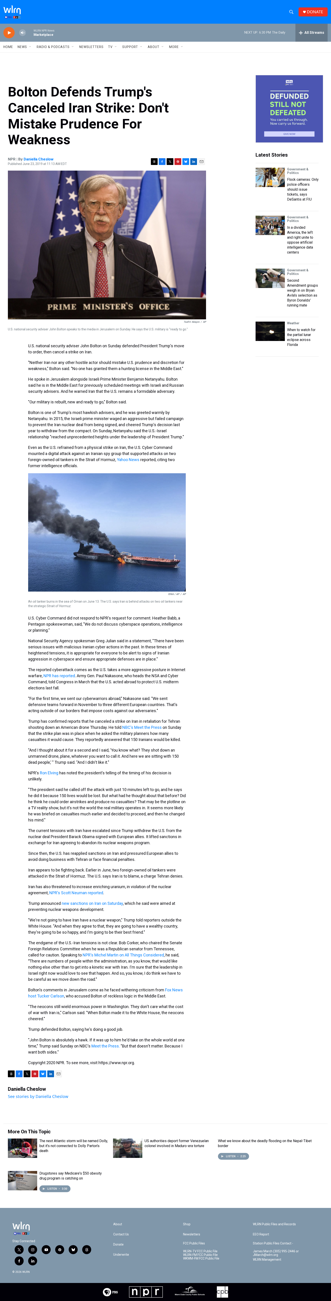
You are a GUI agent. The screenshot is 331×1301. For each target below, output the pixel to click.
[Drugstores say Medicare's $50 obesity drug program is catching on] (22, 1180)
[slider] (29, 32)
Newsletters (91, 47)
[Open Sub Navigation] (30, 47)
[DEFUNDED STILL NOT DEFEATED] (289, 108)
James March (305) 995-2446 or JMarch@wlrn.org (276, 1253)
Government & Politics (297, 171)
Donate (118, 1244)
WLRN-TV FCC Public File (200, 1251)
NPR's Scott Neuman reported (76, 892)
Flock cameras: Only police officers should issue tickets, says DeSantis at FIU (303, 189)
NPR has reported (59, 675)
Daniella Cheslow (38, 159)
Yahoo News (128, 459)
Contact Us (121, 1234)
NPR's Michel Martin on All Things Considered (123, 955)
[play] (9, 32)
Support (130, 47)
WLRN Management (267, 1259)
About (153, 47)
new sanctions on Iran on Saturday (92, 903)
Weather (293, 323)
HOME (8, 47)
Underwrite (121, 1254)
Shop (186, 1224)
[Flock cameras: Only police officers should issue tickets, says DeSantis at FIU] (270, 177)
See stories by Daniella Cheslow (38, 1096)
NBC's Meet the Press (142, 727)
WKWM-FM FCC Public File (201, 1258)
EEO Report (261, 1234)
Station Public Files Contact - (273, 1243)
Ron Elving (49, 773)
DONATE (315, 11)
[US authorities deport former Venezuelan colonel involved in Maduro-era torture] (127, 1148)
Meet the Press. (105, 1046)
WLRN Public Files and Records (274, 1224)
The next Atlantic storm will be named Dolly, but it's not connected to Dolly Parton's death (73, 1146)
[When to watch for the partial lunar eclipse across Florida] (270, 331)
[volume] (22, 33)
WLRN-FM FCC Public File (200, 1255)
